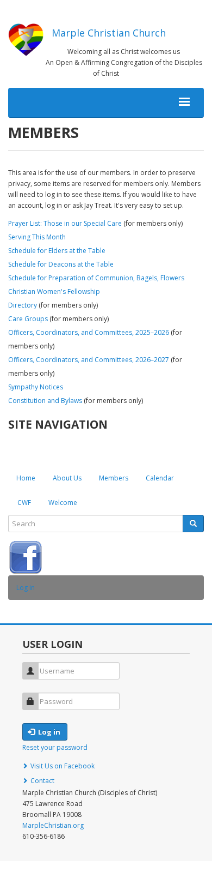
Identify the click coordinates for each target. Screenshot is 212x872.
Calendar (160, 478)
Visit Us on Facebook (62, 766)
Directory (22, 305)
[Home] (25, 39)
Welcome (62, 502)
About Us (67, 478)
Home (25, 478)
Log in (25, 587)
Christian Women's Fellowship (54, 291)
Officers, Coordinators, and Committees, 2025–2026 (88, 332)
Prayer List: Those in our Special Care (65, 223)
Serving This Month (37, 237)
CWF (24, 502)
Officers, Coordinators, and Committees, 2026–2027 (88, 359)
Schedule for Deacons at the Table (61, 264)
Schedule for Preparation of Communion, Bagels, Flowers (96, 277)
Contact (42, 780)
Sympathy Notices (35, 387)
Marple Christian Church (109, 32)
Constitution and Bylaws (45, 400)
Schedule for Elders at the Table (56, 250)
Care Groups (28, 318)
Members (113, 478)
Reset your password (55, 747)
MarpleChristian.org (53, 825)
